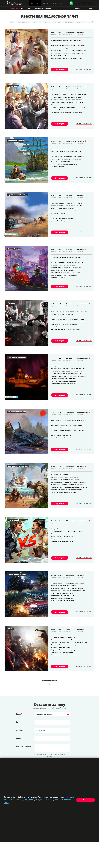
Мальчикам (80, 22)
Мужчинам (57, 22)
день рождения (27, 8)
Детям (47, 22)
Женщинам (68, 22)
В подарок (39, 8)
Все (12, 22)
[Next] (92, 21)
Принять (86, 800)
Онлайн (48, 8)
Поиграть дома (12, 8)
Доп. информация (23, 747)
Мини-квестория (23, 22)
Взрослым (37, 22)
